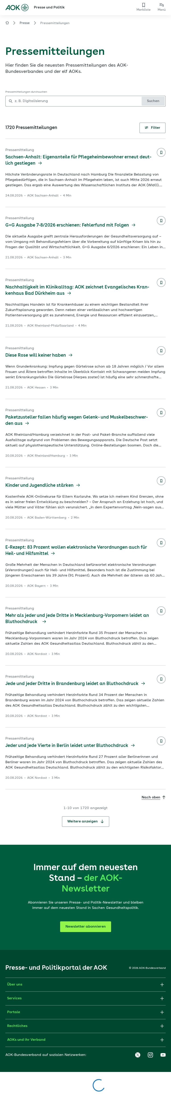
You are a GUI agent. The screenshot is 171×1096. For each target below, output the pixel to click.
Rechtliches (17, 1026)
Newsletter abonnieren (85, 926)
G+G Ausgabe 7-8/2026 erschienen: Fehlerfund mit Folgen (67, 225)
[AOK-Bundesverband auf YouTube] (163, 1055)
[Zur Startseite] (16, 7)
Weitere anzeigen (83, 821)
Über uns (14, 984)
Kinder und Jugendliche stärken (40, 485)
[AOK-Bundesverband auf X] (137, 1055)
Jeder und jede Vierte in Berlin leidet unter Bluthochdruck (67, 746)
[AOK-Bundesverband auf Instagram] (150, 1055)
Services (14, 998)
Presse (25, 23)
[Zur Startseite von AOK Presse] (7, 23)
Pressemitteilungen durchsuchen (26, 92)
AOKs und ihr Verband (26, 1040)
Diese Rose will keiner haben (36, 355)
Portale (13, 1012)
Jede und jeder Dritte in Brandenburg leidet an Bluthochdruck (72, 684)
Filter (155, 128)
